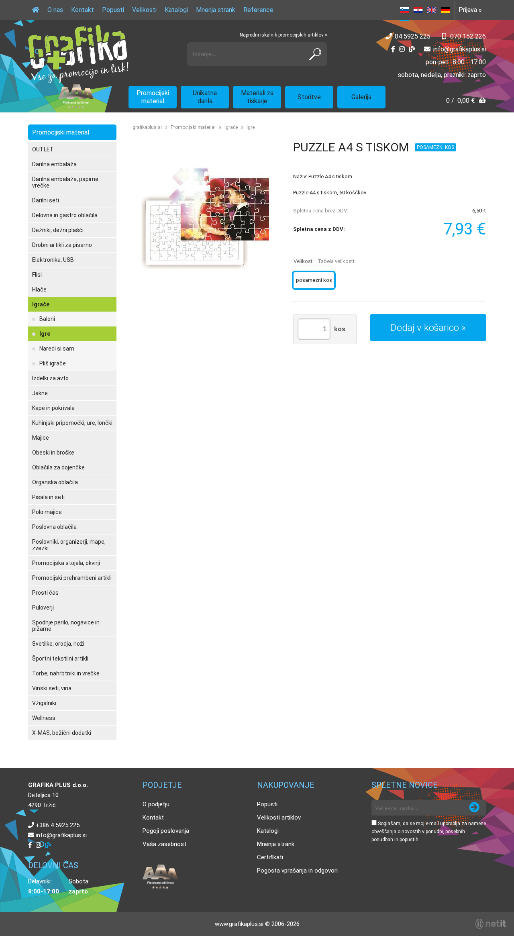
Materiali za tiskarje (257, 97)
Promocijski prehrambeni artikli (72, 578)
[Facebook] (393, 49)
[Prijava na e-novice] (474, 808)
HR (418, 10)
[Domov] (35, 10)
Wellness (43, 718)
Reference (258, 10)
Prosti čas (45, 592)
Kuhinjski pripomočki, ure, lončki (72, 423)
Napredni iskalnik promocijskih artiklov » (283, 35)
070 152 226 (468, 36)
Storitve (309, 97)
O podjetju (156, 804)
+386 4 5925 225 (58, 825)
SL (404, 10)
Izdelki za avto (50, 378)
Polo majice (47, 512)
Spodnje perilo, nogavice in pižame (66, 625)
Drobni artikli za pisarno (62, 245)
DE (445, 10)
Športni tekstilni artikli (60, 658)
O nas (55, 10)
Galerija (361, 97)
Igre (44, 333)
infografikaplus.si (459, 49)
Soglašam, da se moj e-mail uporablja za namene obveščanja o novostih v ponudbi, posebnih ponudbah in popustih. (428, 831)
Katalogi (176, 10)
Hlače (39, 289)
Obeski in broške (53, 452)
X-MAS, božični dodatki (61, 733)
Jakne (40, 393)
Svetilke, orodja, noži (58, 643)
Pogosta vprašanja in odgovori (297, 870)
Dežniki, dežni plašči (58, 230)
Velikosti (144, 10)
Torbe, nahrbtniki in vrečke (66, 673)
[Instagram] (402, 49)
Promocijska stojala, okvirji (66, 563)
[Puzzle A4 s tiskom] (205, 218)
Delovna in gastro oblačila (65, 215)
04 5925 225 (412, 36)
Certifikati (270, 857)
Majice (40, 437)
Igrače (40, 304)
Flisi (37, 274)
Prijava (470, 10)
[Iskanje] (315, 54)
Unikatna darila (205, 97)
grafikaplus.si (147, 127)
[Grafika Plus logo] (78, 54)
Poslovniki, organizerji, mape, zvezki (69, 544)
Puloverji (43, 607)
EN (431, 10)
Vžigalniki (44, 703)
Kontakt (82, 10)
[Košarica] (466, 101)
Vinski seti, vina (51, 688)
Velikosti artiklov (279, 817)
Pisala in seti (48, 497)
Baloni (47, 319)
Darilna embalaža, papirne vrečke (65, 182)
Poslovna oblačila (54, 527)
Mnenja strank (215, 10)
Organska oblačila (55, 482)
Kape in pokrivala (53, 408)
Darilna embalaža (54, 164)
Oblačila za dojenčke (58, 467)
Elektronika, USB (53, 260)
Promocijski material (153, 97)
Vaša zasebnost (164, 844)
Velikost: (324, 261)
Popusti (113, 10)
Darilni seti (45, 200)
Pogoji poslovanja (166, 830)
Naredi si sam (56, 348)
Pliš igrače (52, 363)
